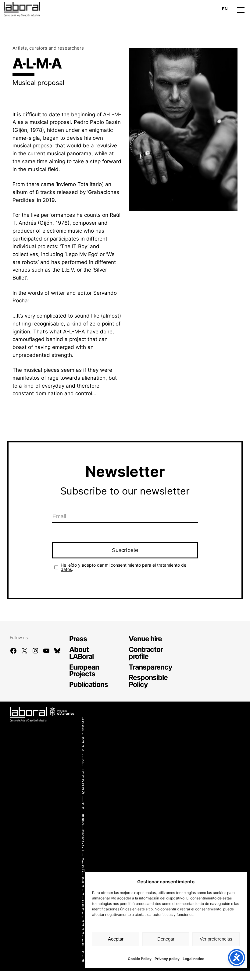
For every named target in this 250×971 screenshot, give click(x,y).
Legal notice (193, 958)
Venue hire (145, 639)
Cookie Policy (140, 958)
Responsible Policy (148, 680)
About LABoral (81, 652)
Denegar (165, 938)
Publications (88, 684)
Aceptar (115, 938)
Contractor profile (146, 652)
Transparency (150, 667)
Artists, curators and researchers (48, 48)
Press (78, 639)
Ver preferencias (216, 938)
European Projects (84, 670)
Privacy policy (167, 958)
